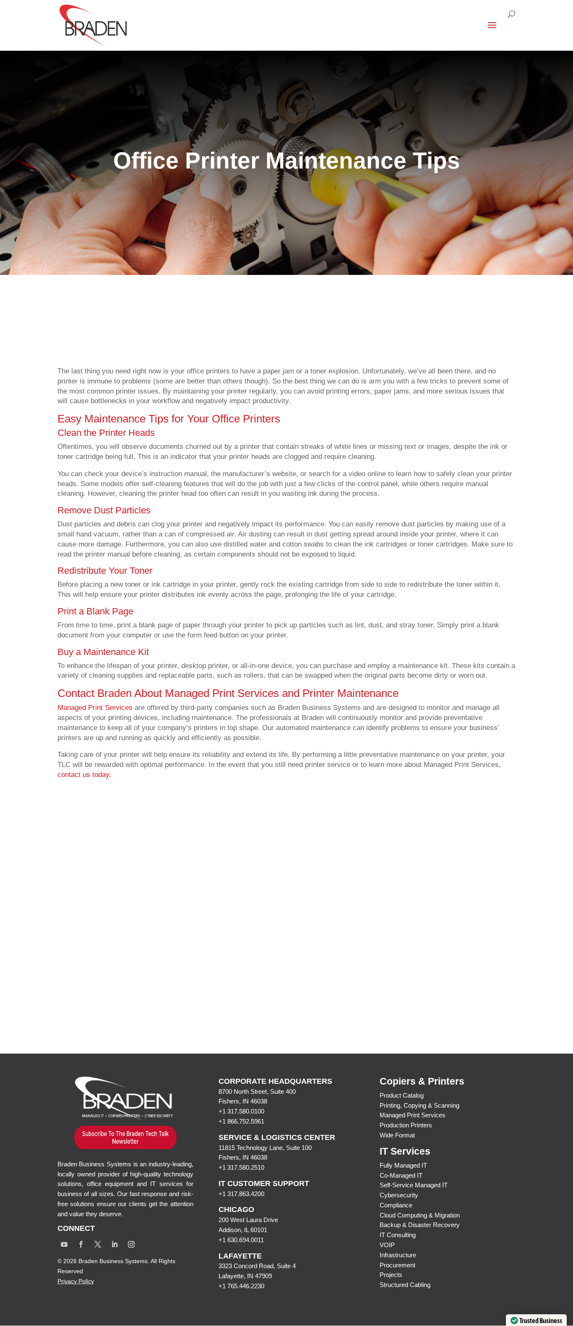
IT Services (405, 1151)
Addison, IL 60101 (243, 1229)
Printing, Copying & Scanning (419, 1105)
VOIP (387, 1244)
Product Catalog (402, 1095)
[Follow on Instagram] (131, 1244)
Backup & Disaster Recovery (420, 1224)
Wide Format (397, 1135)
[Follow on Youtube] (64, 1244)
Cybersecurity (399, 1195)
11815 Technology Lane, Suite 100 (265, 1147)
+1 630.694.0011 (241, 1239)
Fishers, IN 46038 (243, 1101)
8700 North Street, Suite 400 (257, 1091)
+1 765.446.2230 (241, 1286)
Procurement (397, 1265)
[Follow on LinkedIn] (114, 1244)
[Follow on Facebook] (81, 1244)
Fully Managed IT (403, 1165)
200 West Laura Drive (248, 1219)
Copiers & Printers (422, 1081)
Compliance (396, 1205)
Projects (391, 1274)
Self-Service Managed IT (414, 1185)
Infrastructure (398, 1255)
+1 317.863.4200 (241, 1193)
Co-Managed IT (401, 1175)
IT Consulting (398, 1234)
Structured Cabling (405, 1284)
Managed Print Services (412, 1115)
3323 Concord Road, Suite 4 (257, 1265)
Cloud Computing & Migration (420, 1215)
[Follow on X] (97, 1244)
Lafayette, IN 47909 (245, 1275)
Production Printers (406, 1125)
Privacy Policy (75, 1281)
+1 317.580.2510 (241, 1167)
